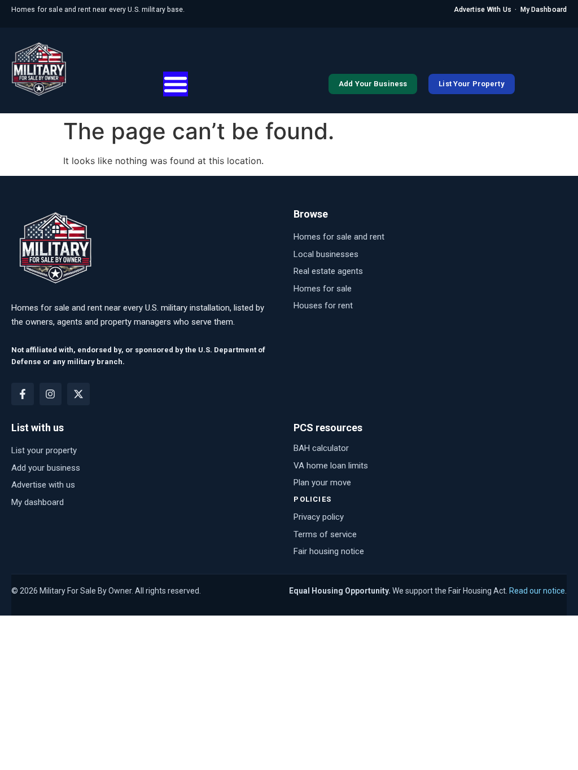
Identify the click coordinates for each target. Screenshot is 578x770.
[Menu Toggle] (175, 84)
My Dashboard (543, 10)
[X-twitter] (78, 394)
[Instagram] (51, 394)
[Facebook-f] (22, 394)
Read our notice (537, 590)
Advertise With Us (482, 10)
